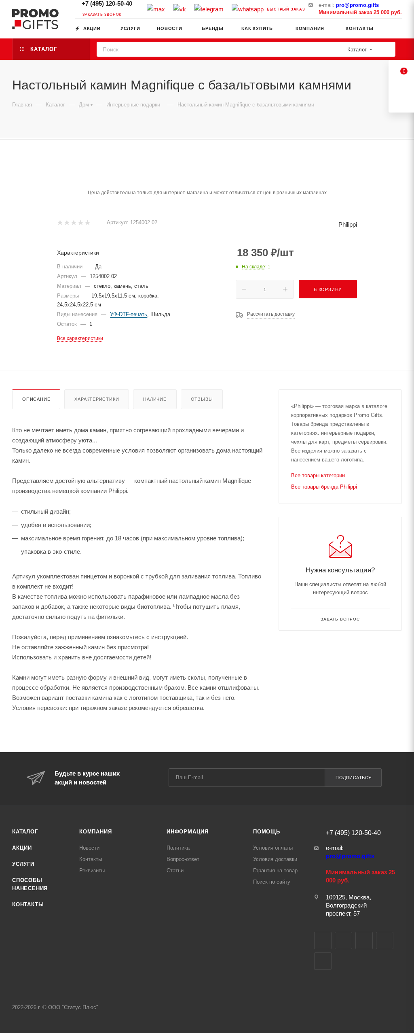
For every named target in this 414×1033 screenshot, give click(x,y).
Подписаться (354, 777)
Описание (36, 399)
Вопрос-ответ (183, 859)
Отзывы (202, 399)
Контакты (28, 904)
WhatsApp (323, 961)
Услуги (23, 864)
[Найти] (386, 49)
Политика (178, 848)
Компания (95, 832)
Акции (22, 848)
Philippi (347, 224)
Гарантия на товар (275, 870)
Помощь (266, 832)
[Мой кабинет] (398, 30)
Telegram (343, 940)
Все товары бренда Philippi (324, 487)
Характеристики (96, 399)
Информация (188, 832)
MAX (364, 940)
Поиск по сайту (271, 882)
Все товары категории (318, 475)
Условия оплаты (273, 848)
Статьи (175, 870)
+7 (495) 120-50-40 (106, 3)
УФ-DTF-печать (128, 314)
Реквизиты (92, 870)
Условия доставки (275, 859)
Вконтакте (323, 940)
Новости (89, 848)
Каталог (25, 832)
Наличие (155, 399)
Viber (384, 940)
